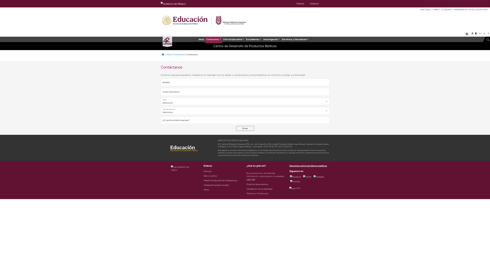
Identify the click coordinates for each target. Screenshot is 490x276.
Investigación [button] (270, 39)
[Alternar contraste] (476, 33)
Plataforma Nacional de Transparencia (220, 180)
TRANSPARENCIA (460, 10)
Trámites (300, 3)
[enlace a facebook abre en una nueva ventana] (295, 176)
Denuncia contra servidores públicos (308, 166)
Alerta (206, 189)
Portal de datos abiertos (257, 184)
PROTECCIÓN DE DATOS (478, 10)
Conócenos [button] (212, 39)
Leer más (251, 179)
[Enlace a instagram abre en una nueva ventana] (319, 176)
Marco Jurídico (210, 176)
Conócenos (178, 54)
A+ (480, 33)
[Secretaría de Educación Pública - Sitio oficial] (186, 20)
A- (484, 33)
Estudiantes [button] (252, 39)
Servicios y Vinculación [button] (294, 39)
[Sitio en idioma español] (466, 33)
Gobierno (314, 3)
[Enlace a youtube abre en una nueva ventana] (295, 181)
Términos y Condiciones (257, 193)
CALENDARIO (446, 10)
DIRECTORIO (425, 10)
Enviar (245, 128)
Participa (207, 171)
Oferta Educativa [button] (232, 39)
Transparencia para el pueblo (216, 185)
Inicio (201, 39)
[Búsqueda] (325, 3)
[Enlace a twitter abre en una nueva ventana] (307, 176)
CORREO (435, 10)
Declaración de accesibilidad (259, 189)
